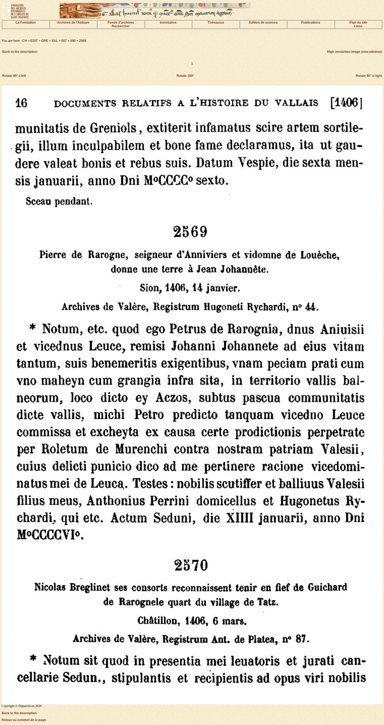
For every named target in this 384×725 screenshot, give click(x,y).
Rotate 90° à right (369, 75)
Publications (310, 22)
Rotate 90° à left (14, 75)
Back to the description (19, 51)
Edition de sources (263, 22)
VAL (55, 40)
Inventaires (168, 22)
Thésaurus (216, 22)
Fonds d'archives (121, 22)
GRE (44, 40)
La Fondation (26, 22)
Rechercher (121, 26)
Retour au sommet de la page (24, 720)
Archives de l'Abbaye (73, 22)
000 (73, 40)
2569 (82, 40)
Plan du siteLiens (358, 24)
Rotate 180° (185, 75)
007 (64, 40)
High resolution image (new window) (354, 51)
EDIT (34, 40)
